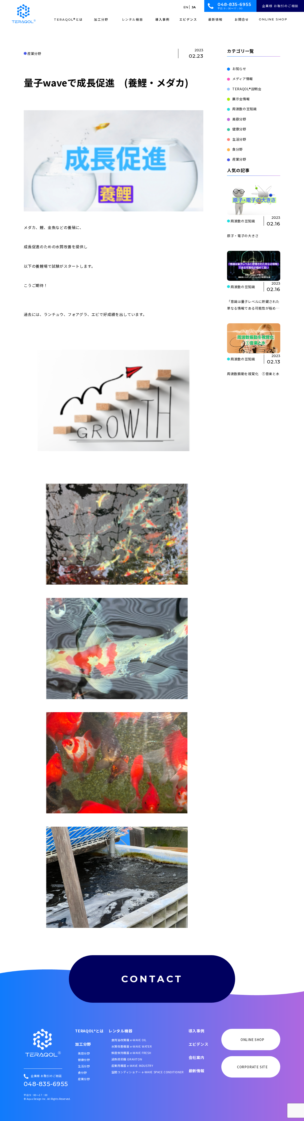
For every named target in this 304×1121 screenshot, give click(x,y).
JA (194, 7)
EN (185, 7)
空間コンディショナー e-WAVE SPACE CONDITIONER (147, 1072)
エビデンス (188, 19)
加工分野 (83, 1044)
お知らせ (239, 68)
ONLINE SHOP (273, 19)
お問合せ (242, 19)
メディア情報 (242, 78)
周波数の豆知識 (244, 108)
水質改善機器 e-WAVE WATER (131, 1046)
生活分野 (239, 139)
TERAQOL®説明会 (246, 88)
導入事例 (162, 19)
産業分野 (239, 159)
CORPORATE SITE (252, 1066)
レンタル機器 (121, 1031)
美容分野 (239, 119)
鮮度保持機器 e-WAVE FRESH (131, 1053)
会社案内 (196, 1057)
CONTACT (152, 979)
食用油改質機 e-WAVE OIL (129, 1040)
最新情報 (196, 1070)
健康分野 (239, 129)
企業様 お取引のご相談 (280, 6)
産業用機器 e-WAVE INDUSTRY (132, 1066)
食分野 (237, 149)
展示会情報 (241, 98)
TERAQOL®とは (89, 1031)
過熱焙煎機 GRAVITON (126, 1059)
